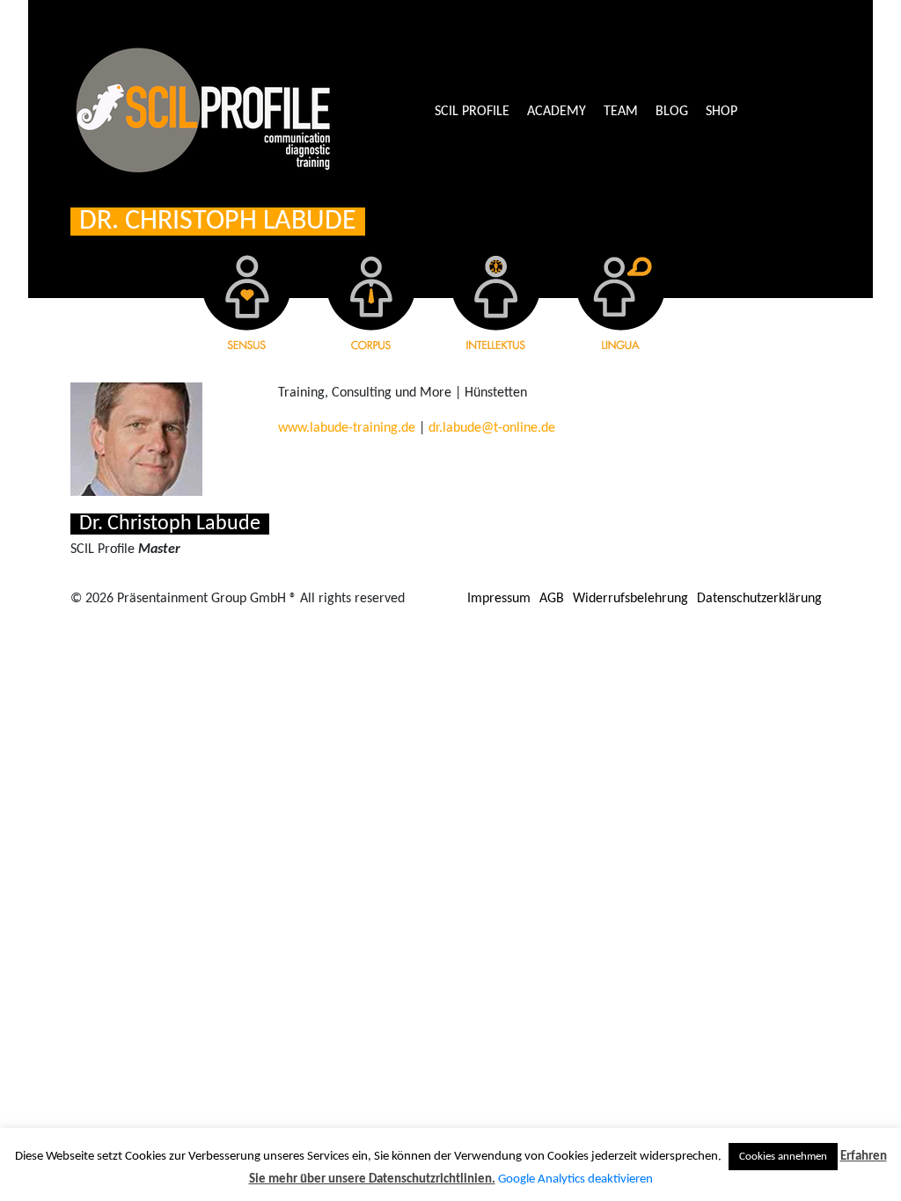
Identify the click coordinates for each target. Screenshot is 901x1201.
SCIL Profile (472, 112)
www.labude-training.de (346, 428)
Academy (556, 112)
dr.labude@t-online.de (492, 428)
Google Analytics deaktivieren (575, 1179)
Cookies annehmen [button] (783, 1156)
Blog (672, 112)
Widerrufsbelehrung (630, 599)
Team (621, 112)
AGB (551, 599)
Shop (721, 112)
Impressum (499, 599)
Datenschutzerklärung (759, 599)
